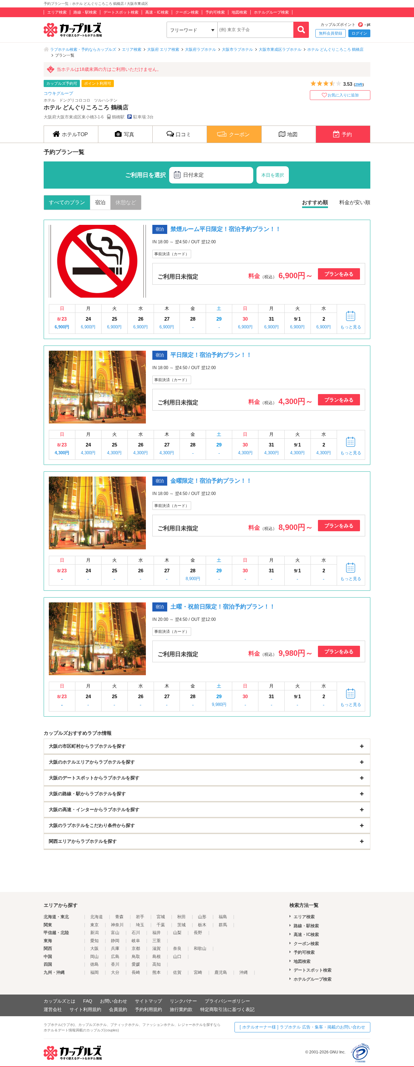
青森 (119, 916)
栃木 (202, 924)
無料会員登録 (330, 33)
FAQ (87, 1001)
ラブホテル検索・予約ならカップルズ (83, 49)
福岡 (94, 972)
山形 (202, 916)
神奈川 (117, 924)
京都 (136, 948)
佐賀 (177, 972)
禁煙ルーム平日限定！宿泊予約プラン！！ (225, 229)
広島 (115, 956)
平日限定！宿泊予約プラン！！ (211, 355)
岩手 (140, 916)
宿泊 (100, 202)
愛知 (94, 940)
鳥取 (136, 956)
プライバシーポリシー (227, 1001)
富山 (115, 932)
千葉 (161, 924)
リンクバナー (183, 1001)
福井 (156, 932)
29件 (359, 84)
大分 (115, 972)
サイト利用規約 (85, 1009)
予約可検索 (215, 12)
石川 (136, 932)
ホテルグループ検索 (271, 12)
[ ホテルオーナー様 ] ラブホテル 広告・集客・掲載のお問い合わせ (302, 1027)
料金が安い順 (354, 202)
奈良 (177, 948)
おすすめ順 (315, 202)
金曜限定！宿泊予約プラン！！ (211, 481)
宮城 (161, 916)
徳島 (94, 964)
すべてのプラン (67, 202)
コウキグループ (58, 93)
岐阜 (136, 940)
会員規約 (118, 1009)
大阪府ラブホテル (200, 49)
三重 (156, 940)
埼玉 (140, 924)
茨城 (181, 924)
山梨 (177, 932)
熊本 (156, 972)
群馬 (223, 924)
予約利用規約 (148, 1009)
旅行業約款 (181, 1009)
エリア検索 (57, 12)
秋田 (181, 916)
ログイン (359, 33)
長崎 (136, 972)
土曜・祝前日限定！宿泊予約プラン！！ (222, 606)
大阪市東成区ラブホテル (280, 49)
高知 (156, 964)
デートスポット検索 (121, 12)
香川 (115, 964)
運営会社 (53, 1009)
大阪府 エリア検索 (163, 49)
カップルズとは (59, 1001)
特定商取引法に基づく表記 (227, 1009)
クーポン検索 (187, 12)
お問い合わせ (113, 1001)
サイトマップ (148, 1001)
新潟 (94, 932)
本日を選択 (272, 175)
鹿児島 (220, 972)
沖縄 (243, 972)
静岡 (115, 940)
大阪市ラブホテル (237, 49)
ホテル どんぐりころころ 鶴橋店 (335, 49)
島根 (156, 956)
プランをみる (339, 274)
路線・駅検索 (85, 12)
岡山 (94, 956)
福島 (223, 916)
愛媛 (136, 964)
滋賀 (156, 948)
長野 (198, 932)
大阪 (94, 948)
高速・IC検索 (157, 12)
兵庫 (115, 948)
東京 (94, 924)
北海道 (96, 916)
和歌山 (200, 948)
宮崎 (198, 972)
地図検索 (239, 12)
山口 (177, 956)
